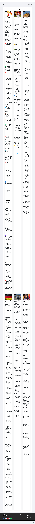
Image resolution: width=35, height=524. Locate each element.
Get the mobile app (29, 514)
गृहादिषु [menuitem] (5, 1)
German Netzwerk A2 (8, 300)
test (6, 403)
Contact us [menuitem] (12, 1)
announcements (8, 200)
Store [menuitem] (9, 1)
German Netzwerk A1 (26, 17)
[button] (26, 1)
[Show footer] (33, 522)
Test (28, 154)
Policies (17, 517)
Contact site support (17, 514)
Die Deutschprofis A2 (16, 17)
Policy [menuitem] (17, 1)
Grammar (26, 41)
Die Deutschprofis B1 (8, 17)
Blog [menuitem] (7, 1)
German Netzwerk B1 (17, 300)
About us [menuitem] (15, 1)
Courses (28, 4)
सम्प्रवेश (34, 1)
